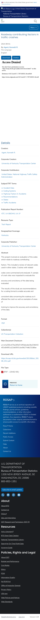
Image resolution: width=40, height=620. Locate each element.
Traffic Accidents (9, 202)
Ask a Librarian (6, 532)
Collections (7, 429)
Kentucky (5, 235)
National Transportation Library (12, 540)
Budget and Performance (10, 561)
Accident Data (8, 188)
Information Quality (8, 577)
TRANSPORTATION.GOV (8, 617)
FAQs (3, 514)
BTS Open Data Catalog (10, 536)
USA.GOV (22, 617)
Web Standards (7, 602)
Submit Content (8, 440)
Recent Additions (9, 433)
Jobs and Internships (8, 518)
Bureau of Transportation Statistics (15, 16)
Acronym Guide (6, 548)
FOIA (3, 573)
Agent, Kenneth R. (11, 47)
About (5, 448)
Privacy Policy (6, 589)
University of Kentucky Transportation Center (19, 163)
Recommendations (10, 197)
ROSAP (8, 400)
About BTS (5, 506)
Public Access (8, 437)
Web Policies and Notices (10, 598)
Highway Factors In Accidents (14, 194)
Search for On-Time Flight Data (12, 544)
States (5, 200)
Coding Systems (9, 191)
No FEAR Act (6, 581)
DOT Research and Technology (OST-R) (15, 522)
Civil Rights (5, 565)
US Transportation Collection (12, 334)
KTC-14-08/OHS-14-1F (11, 213)
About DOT (5, 557)
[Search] (36, 21)
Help (5, 444)
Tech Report (6, 224)
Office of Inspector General (10, 585)
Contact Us (7, 451)
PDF (3, 323)
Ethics (3, 569)
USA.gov (4, 593)
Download (6, 58)
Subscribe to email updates (12, 490)
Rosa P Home (8, 426)
